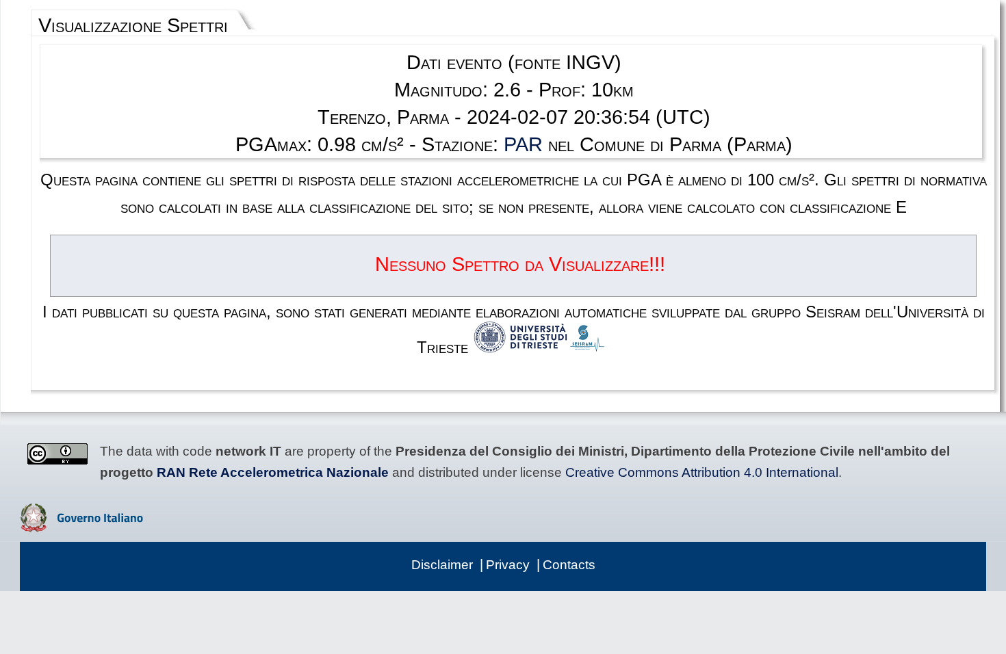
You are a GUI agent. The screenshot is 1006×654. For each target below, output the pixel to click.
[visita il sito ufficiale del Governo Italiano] (82, 527)
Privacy (508, 565)
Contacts (569, 565)
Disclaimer (442, 565)
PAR (523, 144)
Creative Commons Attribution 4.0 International (701, 472)
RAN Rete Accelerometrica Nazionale (273, 472)
